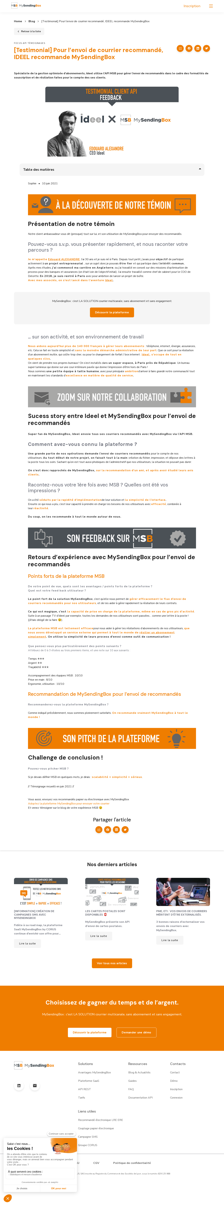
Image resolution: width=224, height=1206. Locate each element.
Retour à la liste (31, 31)
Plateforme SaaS (88, 1081)
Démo (174, 1081)
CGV (96, 1163)
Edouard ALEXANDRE (64, 259)
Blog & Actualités (139, 1072)
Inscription (192, 6)
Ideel (109, 280)
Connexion (176, 1098)
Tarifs (81, 1098)
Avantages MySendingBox (94, 1072)
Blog (32, 21)
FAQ (131, 1089)
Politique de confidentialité (132, 1163)
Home (18, 21)
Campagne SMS (88, 1137)
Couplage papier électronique (96, 1128)
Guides (132, 1081)
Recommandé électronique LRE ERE (100, 1120)
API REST (84, 1089)
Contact (175, 1072)
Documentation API (140, 1098)
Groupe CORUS (87, 1145)
